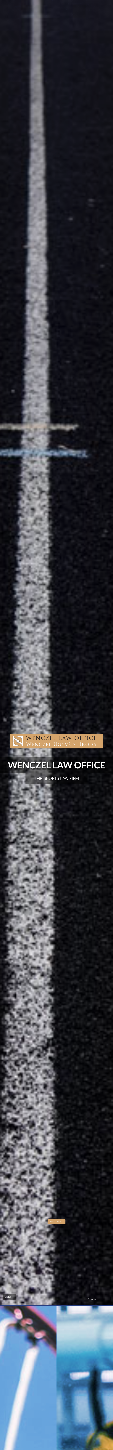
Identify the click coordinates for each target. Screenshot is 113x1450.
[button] (56, 1221)
